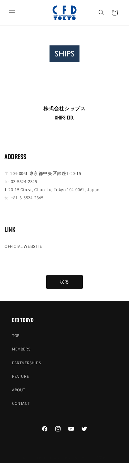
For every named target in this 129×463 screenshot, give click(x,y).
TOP (16, 335)
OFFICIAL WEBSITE (23, 246)
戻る (64, 281)
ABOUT (18, 389)
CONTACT (21, 403)
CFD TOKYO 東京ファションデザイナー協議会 (70, 458)
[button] (12, 12)
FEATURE (20, 376)
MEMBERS (21, 349)
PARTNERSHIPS (26, 362)
